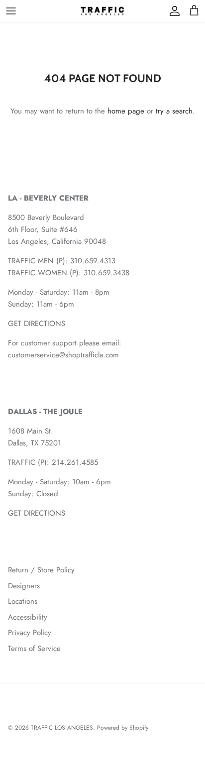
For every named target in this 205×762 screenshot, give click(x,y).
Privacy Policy (29, 632)
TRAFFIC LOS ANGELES (62, 727)
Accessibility (27, 617)
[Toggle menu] (11, 11)
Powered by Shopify (122, 727)
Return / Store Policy (41, 569)
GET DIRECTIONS (36, 323)
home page (125, 111)
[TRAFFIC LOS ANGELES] (102, 11)
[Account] (172, 11)
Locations (22, 601)
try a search (174, 111)
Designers (24, 585)
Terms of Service (34, 648)
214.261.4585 (75, 462)
